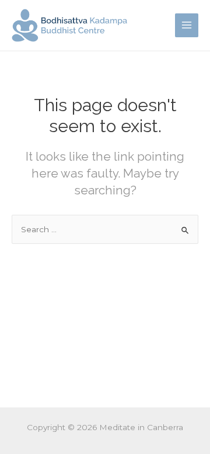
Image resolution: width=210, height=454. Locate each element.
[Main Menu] (187, 25)
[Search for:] (105, 229)
